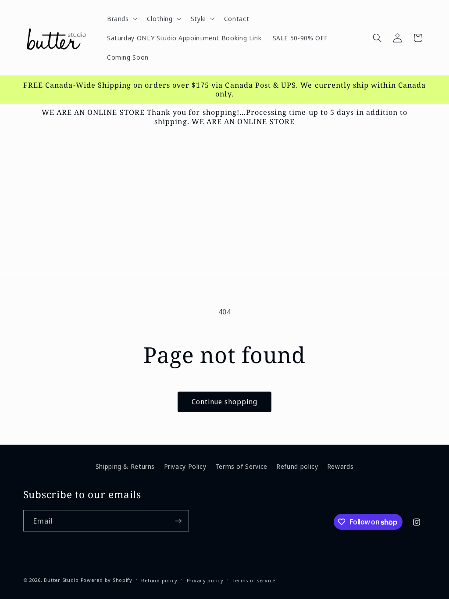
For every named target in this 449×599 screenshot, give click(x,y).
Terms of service (253, 580)
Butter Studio (61, 580)
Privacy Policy (185, 466)
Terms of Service (241, 466)
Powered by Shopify (106, 580)
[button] (121, 18)
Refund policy (297, 466)
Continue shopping (225, 401)
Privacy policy (205, 580)
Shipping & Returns (125, 466)
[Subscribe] (178, 520)
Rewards (340, 466)
